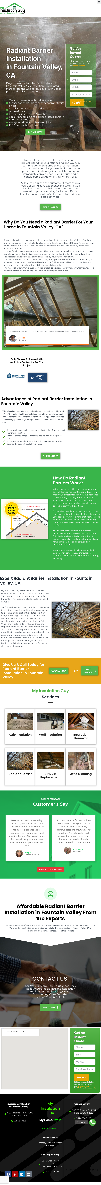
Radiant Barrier (20, 774)
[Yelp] (15, 1174)
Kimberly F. (78, 849)
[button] (99, 2)
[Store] (28, 1174)
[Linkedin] (22, 1174)
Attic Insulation (20, 735)
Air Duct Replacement (50, 775)
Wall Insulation (50, 735)
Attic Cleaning (81, 774)
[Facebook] (8, 1174)
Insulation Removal (80, 736)
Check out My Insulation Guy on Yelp (82, 1170)
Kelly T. (28, 852)
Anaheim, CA (77, 851)
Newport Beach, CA (32, 855)
